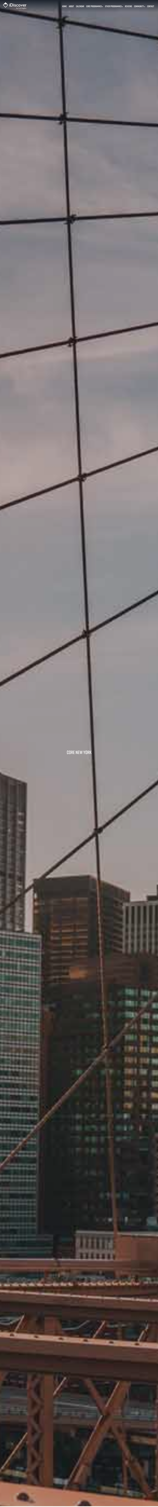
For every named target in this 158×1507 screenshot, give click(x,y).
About (71, 6)
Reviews (128, 6)
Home (64, 6)
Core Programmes (94, 6)
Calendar (80, 6)
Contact (150, 6)
